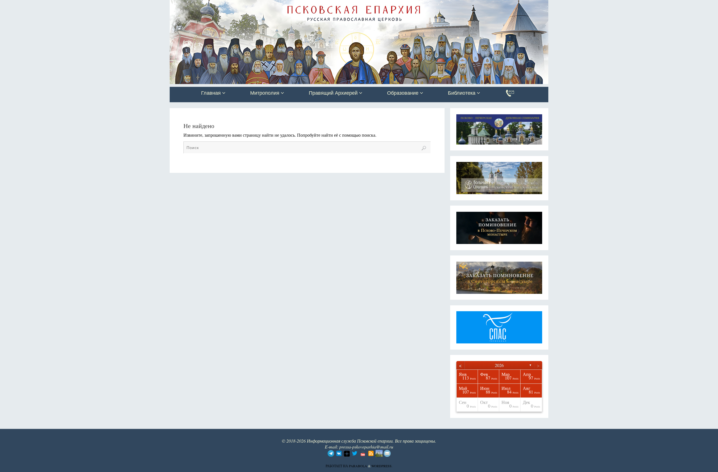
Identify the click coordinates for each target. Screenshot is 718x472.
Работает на (337, 466)
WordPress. (381, 466)
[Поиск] (424, 148)
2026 (499, 365)
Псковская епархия (249, 4)
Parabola (358, 466)
